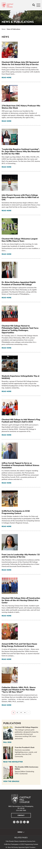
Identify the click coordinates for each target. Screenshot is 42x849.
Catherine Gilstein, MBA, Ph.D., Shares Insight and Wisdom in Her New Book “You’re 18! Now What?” (19, 689)
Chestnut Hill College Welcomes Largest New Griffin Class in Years (20, 239)
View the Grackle (11, 781)
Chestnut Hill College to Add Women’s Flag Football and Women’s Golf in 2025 (21, 420)
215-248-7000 (21, 810)
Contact (21, 815)
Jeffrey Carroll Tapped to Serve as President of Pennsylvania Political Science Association (20, 465)
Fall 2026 (7, 742)
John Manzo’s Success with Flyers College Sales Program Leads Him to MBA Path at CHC (20, 197)
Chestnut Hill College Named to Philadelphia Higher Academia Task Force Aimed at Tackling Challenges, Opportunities (20, 329)
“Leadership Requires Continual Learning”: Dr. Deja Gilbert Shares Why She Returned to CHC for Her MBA (21, 151)
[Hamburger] (38, 5)
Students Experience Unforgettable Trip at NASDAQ (20, 377)
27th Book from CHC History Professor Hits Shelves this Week (21, 106)
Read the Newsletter (13, 762)
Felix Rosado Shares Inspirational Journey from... (21, 841)
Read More (6, 78)
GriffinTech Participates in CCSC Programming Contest (16, 512)
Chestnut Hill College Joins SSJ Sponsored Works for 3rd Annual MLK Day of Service (20, 63)
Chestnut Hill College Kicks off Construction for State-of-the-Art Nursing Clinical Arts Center (21, 600)
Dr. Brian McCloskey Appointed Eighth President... (21, 847)
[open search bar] (33, 5)
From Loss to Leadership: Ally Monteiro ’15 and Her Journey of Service (21, 555)
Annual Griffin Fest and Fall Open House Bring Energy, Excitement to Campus (19, 645)
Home (3, 29)
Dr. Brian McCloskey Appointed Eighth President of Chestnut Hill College (19, 283)
